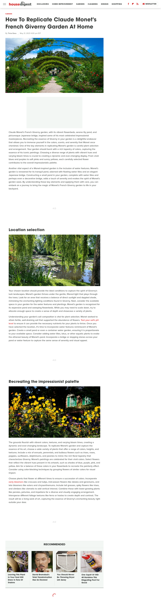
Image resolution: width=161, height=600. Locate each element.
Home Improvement (62, 4)
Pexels (96, 284)
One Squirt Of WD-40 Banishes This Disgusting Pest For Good (90, 579)
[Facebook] (128, 4)
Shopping (117, 4)
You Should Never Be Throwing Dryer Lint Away (65, 577)
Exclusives (43, 4)
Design (104, 4)
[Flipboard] (133, 4)
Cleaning (93, 4)
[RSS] (137, 4)
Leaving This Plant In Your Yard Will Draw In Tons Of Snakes (16, 579)
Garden (80, 4)
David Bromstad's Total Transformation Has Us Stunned (42, 577)
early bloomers (16, 482)
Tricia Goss (12, 33)
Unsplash (99, 91)
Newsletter (150, 4)
